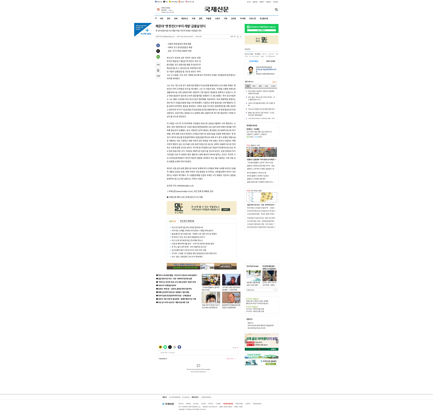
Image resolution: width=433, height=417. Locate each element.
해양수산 (184, 18)
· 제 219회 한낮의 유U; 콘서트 (255, 328)
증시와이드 (252, 299)
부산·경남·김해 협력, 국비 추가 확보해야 (187, 256)
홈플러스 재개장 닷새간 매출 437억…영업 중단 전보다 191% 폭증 (268, 165)
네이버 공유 (158, 57)
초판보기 (268, 2)
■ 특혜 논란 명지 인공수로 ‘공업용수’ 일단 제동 (172, 292)
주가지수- (252, 307)
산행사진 (263, 134)
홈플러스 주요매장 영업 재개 (256, 179)
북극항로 (258, 54)
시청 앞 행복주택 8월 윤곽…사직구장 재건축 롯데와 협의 (193, 243)
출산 (263, 131)
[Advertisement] (219, 56)
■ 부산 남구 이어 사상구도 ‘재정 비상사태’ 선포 (172, 302)
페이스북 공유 (158, 45)
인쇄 (158, 64)
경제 (175, 18)
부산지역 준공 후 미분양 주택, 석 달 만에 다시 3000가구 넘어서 (267, 227)
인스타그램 (191, 2)
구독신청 (275, 2)
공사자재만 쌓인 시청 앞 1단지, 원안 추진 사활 (189, 250)
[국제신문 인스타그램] (194, 197)
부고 (270, 131)
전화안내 (188, 404)
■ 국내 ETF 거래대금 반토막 (166, 285)
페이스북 (159, 2)
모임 (251, 131)
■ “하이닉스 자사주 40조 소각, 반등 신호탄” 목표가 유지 (176, 282)
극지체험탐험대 (270, 56)
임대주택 (271, 54)
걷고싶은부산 (186, 397)
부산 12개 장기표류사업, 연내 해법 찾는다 (187, 240)
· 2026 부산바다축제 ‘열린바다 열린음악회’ (260, 325)
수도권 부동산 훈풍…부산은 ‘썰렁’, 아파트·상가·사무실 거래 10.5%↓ (270, 214)
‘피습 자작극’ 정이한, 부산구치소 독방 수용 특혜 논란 (211, 306)
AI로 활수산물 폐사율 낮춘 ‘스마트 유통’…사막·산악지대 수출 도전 (253, 286)
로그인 (249, 2)
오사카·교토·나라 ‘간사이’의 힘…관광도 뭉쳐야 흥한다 (269, 285)
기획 (225, 18)
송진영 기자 (159, 36)
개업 (255, 131)
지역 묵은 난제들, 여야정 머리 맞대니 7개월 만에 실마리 (192, 230)
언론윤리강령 (239, 404)
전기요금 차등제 (254, 56)
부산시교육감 (249, 54)
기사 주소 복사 (158, 70)
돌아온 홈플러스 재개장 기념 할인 (258, 176)
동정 (266, 131)
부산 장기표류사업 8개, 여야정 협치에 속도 (188, 227)
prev (246, 341)
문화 (200, 18)
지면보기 (261, 2)
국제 (193, 18)
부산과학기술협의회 (174, 397)
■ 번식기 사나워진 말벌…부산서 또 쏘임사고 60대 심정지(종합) (178, 275)
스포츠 (217, 18)
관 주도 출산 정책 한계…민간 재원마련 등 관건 (189, 246)
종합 (247, 86)
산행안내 (249, 134)
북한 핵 (264, 54)
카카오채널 (174, 2)
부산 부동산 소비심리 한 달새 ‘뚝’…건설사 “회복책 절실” (265, 208)
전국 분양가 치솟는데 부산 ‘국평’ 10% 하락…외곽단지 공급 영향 (268, 218)
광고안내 (195, 404)
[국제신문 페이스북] (177, 197)
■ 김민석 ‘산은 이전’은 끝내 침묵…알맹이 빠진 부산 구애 (176, 299)
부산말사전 (264, 18)
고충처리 (247, 404)
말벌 (262, 56)
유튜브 (182, 2)
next (277, 341)
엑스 (166, 2)
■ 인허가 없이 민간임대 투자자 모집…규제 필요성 (173, 295)
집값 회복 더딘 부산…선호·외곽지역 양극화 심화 (263, 205)
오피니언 (252, 18)
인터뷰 (233, 18)
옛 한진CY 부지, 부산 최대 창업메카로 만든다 (188, 237)
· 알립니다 (249, 323)
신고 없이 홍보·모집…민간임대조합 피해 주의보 (262, 221)
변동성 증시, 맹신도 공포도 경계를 (257, 301)
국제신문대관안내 (206, 397)
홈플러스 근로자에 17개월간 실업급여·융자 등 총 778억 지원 (266, 169)
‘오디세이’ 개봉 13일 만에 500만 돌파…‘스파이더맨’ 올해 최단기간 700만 (231, 290)
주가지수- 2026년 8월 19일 (255, 311)
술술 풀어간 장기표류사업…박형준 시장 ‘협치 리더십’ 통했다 (194, 233)
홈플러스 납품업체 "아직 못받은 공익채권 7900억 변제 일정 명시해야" (270, 159)
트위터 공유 (158, 51)
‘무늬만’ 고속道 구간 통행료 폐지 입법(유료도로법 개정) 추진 (194, 253)
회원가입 (255, 2)
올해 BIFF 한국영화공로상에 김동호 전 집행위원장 (231, 306)
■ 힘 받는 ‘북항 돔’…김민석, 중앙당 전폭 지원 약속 (174, 289)
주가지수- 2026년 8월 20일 (255, 309)
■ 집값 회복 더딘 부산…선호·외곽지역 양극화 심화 (174, 278)
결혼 (259, 131)
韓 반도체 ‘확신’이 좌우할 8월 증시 (257, 303)
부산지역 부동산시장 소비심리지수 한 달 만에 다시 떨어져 (265, 211)
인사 (247, 131)
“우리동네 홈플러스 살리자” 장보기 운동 (260, 162)
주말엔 (208, 18)
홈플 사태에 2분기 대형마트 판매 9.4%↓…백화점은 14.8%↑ (267, 182)
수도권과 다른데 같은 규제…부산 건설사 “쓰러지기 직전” (265, 224)
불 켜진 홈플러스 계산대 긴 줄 (256, 172)
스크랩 (158, 76)
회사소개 (180, 404)
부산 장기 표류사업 (187, 220)
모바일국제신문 (257, 404)
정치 (168, 18)
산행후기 (256, 134)
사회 (161, 18)
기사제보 (218, 404)
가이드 (250, 137)
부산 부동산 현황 (253, 190)
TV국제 (242, 18)
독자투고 (210, 404)
